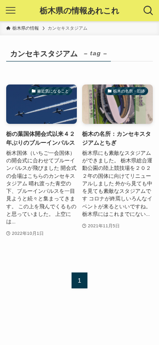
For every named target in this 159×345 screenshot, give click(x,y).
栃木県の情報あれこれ (79, 11)
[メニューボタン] (10, 10)
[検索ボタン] (148, 10)
